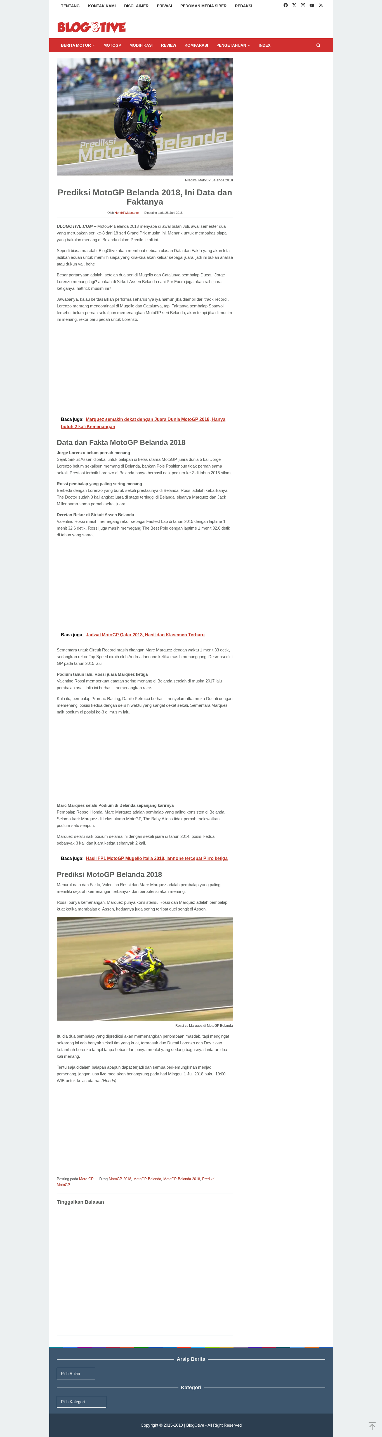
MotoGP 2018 (120, 1179)
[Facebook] (285, 6)
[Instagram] (303, 6)
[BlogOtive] (92, 26)
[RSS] (321, 6)
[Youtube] (312, 6)
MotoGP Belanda (147, 1179)
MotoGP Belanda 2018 (181, 1179)
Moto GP (86, 1179)
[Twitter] (294, 6)
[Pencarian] (318, 45)
